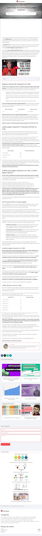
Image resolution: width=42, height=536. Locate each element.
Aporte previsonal (10, 517)
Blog (14, 517)
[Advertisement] (21, 28)
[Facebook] (2, 355)
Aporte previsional (3, 517)
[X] (5, 355)
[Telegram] (10, 355)
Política (25, 521)
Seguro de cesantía (11, 522)
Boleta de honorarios (19, 517)
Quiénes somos (3, 531)
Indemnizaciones (6, 521)
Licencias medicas (13, 521)
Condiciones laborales (23, 518)
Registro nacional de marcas (31, 521)
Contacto (2, 528)
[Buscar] (34, 13)
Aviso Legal (2, 532)
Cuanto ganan (30, 518)
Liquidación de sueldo (20, 521)
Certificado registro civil (15, 518)
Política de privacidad (4, 529)
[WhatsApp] (7, 355)
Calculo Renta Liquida (26, 517)
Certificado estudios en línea (7, 518)
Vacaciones (17, 522)
